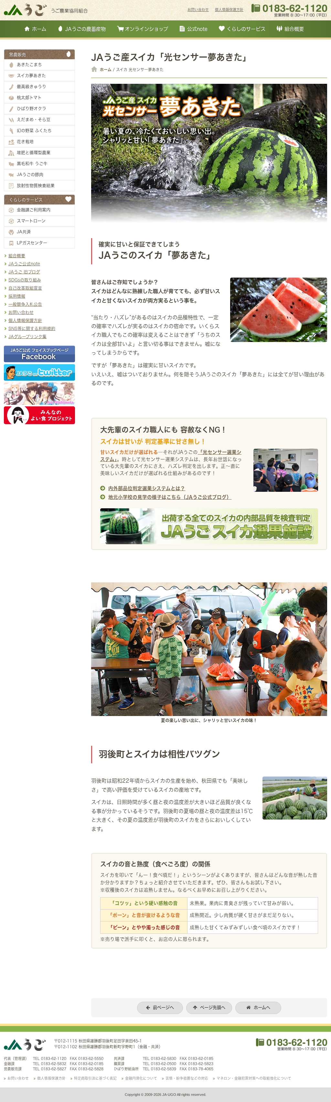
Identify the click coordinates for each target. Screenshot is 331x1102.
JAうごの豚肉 (30, 174)
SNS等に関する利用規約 (31, 328)
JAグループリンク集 (27, 336)
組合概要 (294, 29)
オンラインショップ (146, 29)
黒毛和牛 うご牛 (32, 163)
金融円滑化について (141, 1078)
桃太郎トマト (29, 97)
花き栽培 (25, 141)
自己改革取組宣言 (25, 288)
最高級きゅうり (31, 86)
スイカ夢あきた (31, 75)
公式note (197, 29)
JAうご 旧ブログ (24, 271)
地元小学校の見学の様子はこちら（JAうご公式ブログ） (169, 497)
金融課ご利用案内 (33, 209)
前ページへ (163, 1007)
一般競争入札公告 (25, 304)
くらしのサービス (246, 29)
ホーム (39, 29)
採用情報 (16, 296)
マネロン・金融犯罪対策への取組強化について (254, 1078)
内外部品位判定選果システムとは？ (146, 488)
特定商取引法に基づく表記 (95, 1078)
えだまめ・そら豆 (33, 119)
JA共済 (24, 231)
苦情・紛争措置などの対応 (187, 1078)
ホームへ (262, 1007)
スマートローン (31, 220)
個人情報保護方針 (229, 9)
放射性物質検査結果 (36, 185)
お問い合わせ (198, 9)
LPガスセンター (32, 242)
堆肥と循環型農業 (33, 152)
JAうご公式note (24, 263)
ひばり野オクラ (31, 108)
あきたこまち (29, 64)
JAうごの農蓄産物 (85, 29)
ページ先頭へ (212, 1007)
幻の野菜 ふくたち (34, 130)
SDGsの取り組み (24, 279)
